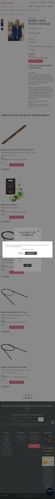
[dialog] (27, 249)
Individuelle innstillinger (27, 249)
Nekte (20, 253)
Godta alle (31, 253)
